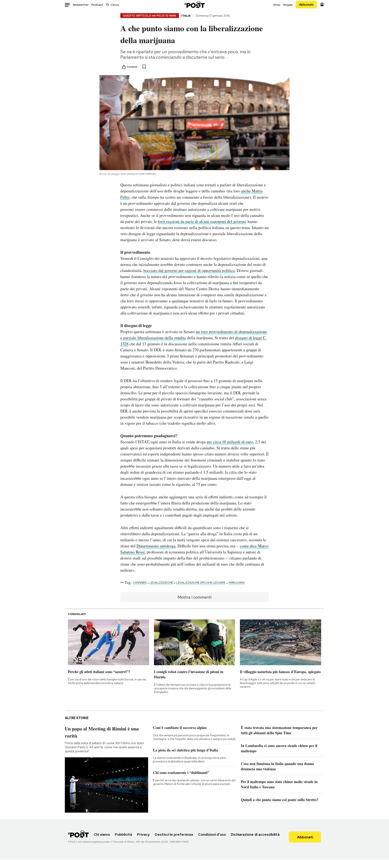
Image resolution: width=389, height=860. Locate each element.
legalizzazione (161, 582)
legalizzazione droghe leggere (200, 582)
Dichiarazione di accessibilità (255, 834)
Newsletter (81, 4)
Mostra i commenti (195, 597)
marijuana (237, 582)
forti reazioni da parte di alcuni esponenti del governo (202, 221)
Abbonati (306, 4)
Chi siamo (102, 834)
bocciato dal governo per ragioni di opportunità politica (189, 270)
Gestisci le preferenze (174, 834)
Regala (288, 4)
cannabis (139, 582)
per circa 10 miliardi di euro (230, 441)
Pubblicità (123, 834)
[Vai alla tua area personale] (322, 4)
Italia (186, 15)
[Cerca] (107, 4)
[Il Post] (194, 4)
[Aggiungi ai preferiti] (144, 66)
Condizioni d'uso (212, 834)
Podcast (97, 4)
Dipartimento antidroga (156, 546)
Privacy (143, 834)
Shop (276, 4)
